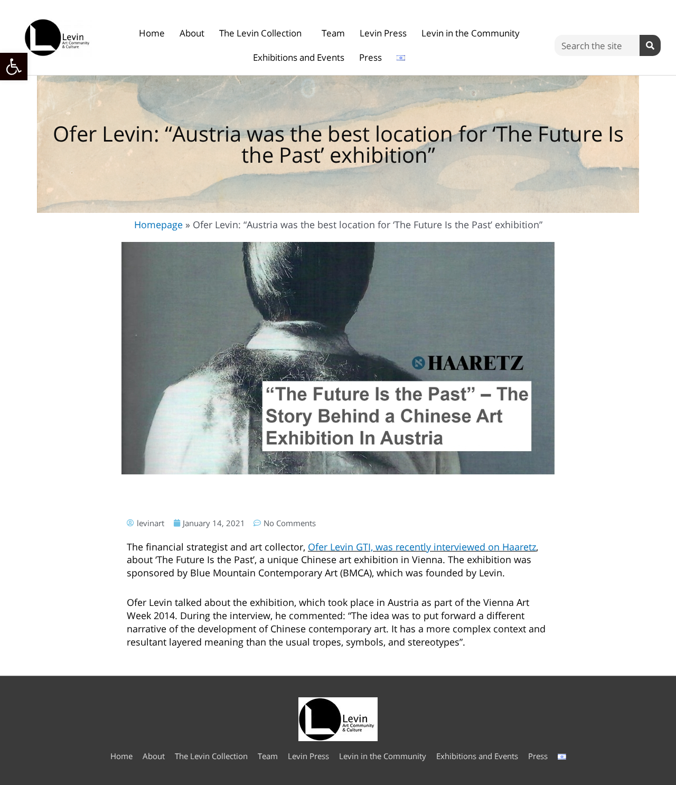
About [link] (192, 33)
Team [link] (333, 33)
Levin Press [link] (383, 33)
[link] (13, 66)
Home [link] (152, 33)
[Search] (650, 45)
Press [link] (370, 57)
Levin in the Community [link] (470, 33)
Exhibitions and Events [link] (298, 57)
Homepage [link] (158, 224)
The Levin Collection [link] (260, 33)
